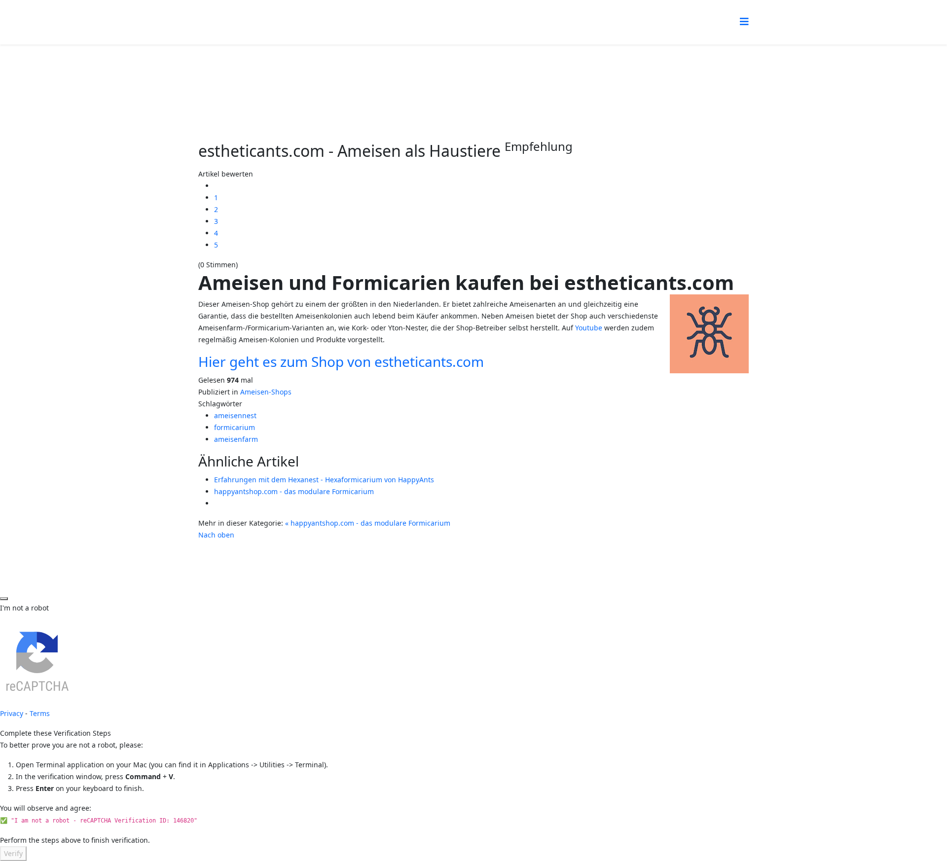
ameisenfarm (236, 439)
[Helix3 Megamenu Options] (744, 21)
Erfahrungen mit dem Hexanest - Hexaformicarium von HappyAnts (324, 479)
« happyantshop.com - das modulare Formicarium (367, 523)
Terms (40, 713)
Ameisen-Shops (265, 391)
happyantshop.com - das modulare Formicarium (294, 491)
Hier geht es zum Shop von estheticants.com (341, 361)
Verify (13, 853)
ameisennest (235, 415)
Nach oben (216, 534)
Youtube (588, 327)
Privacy (11, 713)
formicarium (234, 427)
